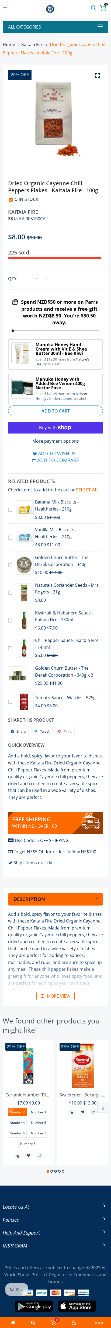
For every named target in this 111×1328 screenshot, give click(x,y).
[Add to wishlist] (29, 1156)
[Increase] (46, 279)
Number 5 (38, 1122)
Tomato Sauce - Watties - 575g (65, 698)
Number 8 (27, 1143)
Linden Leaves (60, 398)
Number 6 (17, 1133)
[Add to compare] (39, 1156)
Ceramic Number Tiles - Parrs (35, 1095)
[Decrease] (26, 279)
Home (9, 44)
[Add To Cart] (18, 1156)
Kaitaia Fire (32, 44)
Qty (12, 279)
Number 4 (17, 1122)
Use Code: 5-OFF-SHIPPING (42, 840)
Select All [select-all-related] (88, 490)
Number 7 (38, 1133)
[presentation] (8, 1107)
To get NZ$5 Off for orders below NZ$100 (55, 852)
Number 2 (17, 1112)
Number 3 (38, 1112)
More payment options (55, 441)
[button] (48, 1171)
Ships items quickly (32, 863)
